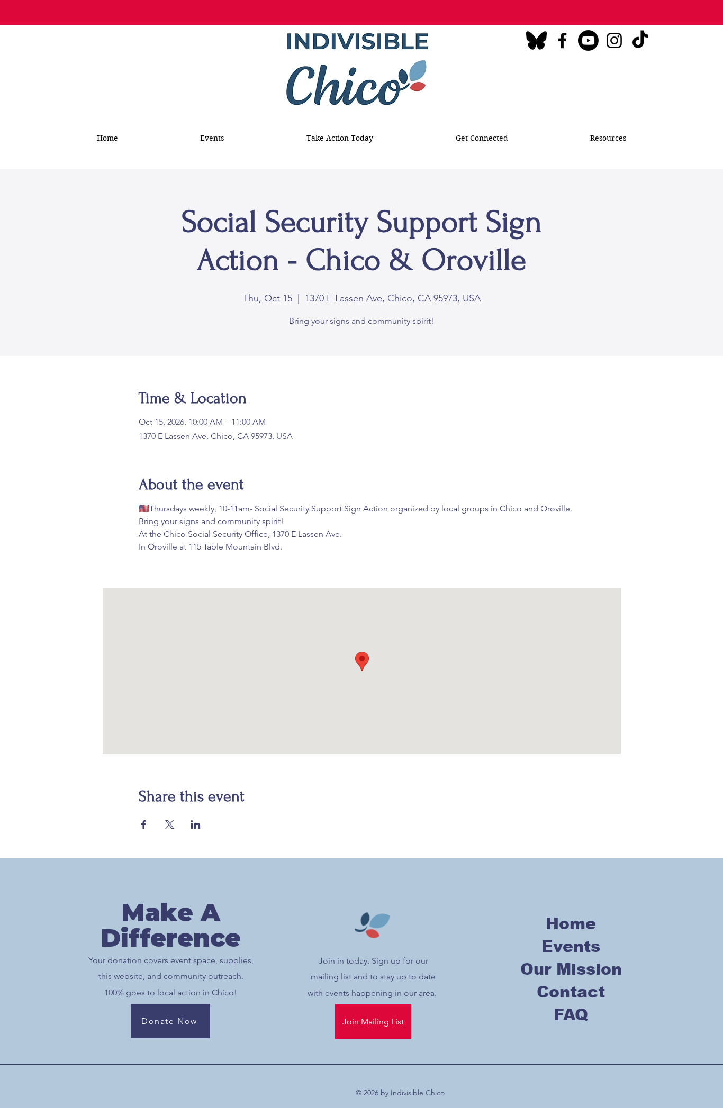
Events (570, 946)
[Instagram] (614, 40)
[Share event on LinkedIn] (196, 824)
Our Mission (571, 969)
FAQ (571, 1014)
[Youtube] (588, 40)
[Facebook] (562, 40)
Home (571, 923)
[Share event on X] (170, 824)
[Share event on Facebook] (144, 824)
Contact (571, 992)
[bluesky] (536, 40)
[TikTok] (640, 40)
